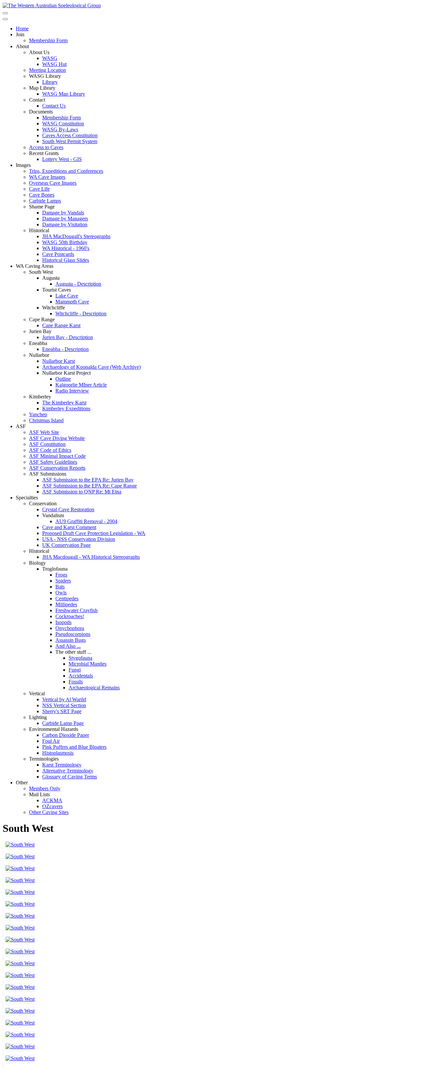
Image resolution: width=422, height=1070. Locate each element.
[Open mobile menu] (5, 13)
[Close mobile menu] (5, 19)
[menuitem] (22, 28)
